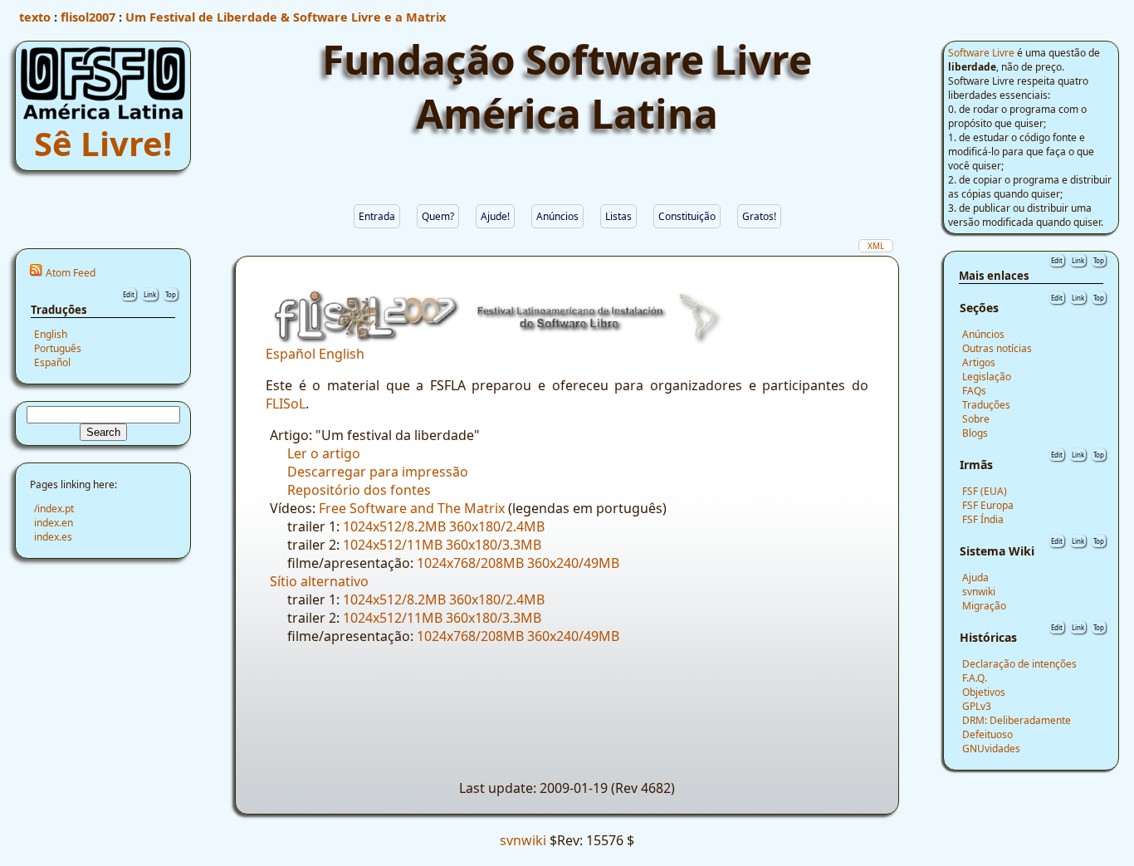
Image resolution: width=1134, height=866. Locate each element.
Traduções (986, 405)
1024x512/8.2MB (394, 526)
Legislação (986, 376)
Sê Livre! (103, 143)
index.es (53, 537)
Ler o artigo (323, 453)
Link (150, 294)
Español (52, 362)
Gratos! (759, 216)
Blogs (975, 433)
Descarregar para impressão (377, 471)
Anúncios (557, 216)
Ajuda (975, 577)
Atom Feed (70, 273)
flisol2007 (88, 16)
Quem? (438, 216)
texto (35, 16)
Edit (128, 294)
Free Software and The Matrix (412, 508)
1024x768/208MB (470, 563)
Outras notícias (997, 348)
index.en (53, 523)
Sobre (976, 419)
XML (876, 246)
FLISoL (285, 403)
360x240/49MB (573, 563)
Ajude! (495, 216)
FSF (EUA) (984, 491)
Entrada (377, 216)
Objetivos (983, 692)
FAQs (974, 391)
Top (170, 294)
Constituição (687, 216)
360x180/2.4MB (497, 526)
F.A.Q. (974, 678)
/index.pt (54, 508)
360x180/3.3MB (493, 545)
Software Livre (981, 53)
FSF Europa (988, 505)
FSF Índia (983, 519)
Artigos (978, 362)
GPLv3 (976, 706)
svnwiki (978, 592)
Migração (984, 606)
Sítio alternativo (319, 581)
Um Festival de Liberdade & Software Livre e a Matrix (285, 16)
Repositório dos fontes (359, 490)
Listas (618, 216)
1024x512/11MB (392, 545)
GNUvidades (991, 748)
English (50, 334)
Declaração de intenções (1019, 664)
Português (57, 348)
